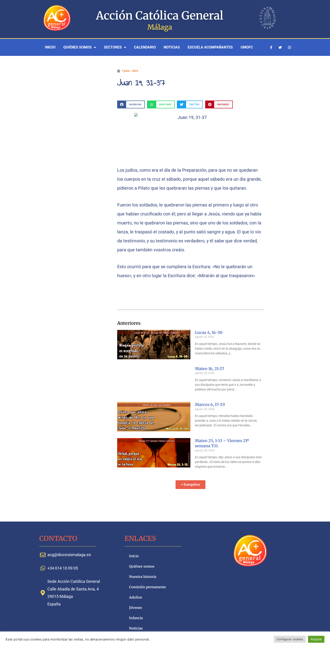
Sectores (113, 47)
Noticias (172, 47)
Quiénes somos (77, 47)
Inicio (50, 47)
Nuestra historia (142, 577)
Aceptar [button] (316, 639)
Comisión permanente (147, 587)
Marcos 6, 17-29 (210, 404)
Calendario (145, 47)
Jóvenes (135, 607)
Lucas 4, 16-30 (208, 332)
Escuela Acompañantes (210, 47)
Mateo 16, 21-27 (209, 368)
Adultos (135, 597)
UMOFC (247, 47)
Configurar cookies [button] (290, 639)
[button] (131, 104)
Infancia (136, 618)
